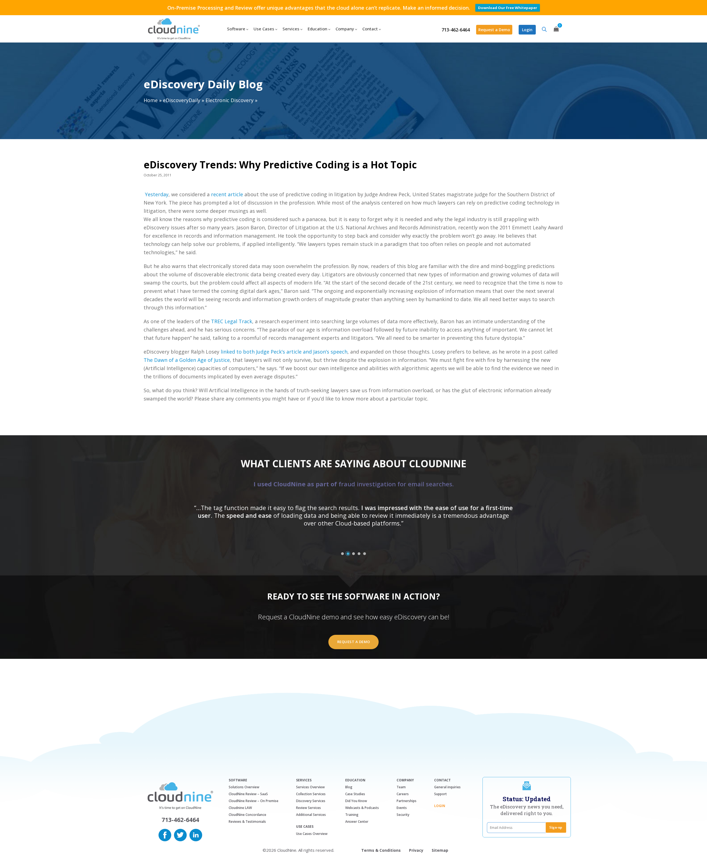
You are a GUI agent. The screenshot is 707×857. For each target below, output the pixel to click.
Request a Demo (494, 29)
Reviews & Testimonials (247, 821)
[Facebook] (165, 834)
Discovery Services (310, 800)
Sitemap (440, 850)
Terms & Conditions (381, 850)
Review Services (308, 807)
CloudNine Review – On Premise (253, 800)
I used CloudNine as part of (354, 484)
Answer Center (356, 821)
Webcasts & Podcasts (362, 807)
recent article (227, 194)
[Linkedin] (195, 834)
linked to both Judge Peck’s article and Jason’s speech (284, 351)
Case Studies (355, 794)
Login (527, 29)
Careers (403, 794)
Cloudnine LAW (240, 807)
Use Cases (304, 826)
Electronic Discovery (229, 100)
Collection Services (311, 794)
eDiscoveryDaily (181, 100)
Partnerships (406, 800)
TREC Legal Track (231, 321)
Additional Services (311, 814)
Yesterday (156, 194)
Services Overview (310, 787)
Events (402, 807)
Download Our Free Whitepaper (507, 7)
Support (440, 794)
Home (151, 100)
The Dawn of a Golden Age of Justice (187, 360)
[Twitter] (180, 834)
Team (401, 787)
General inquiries (447, 787)
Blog (348, 787)
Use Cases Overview (312, 833)
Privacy (416, 850)
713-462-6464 (456, 30)
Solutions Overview (244, 787)
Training (351, 814)
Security (403, 814)
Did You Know (356, 800)
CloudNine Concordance (247, 814)
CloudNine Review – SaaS (248, 794)
